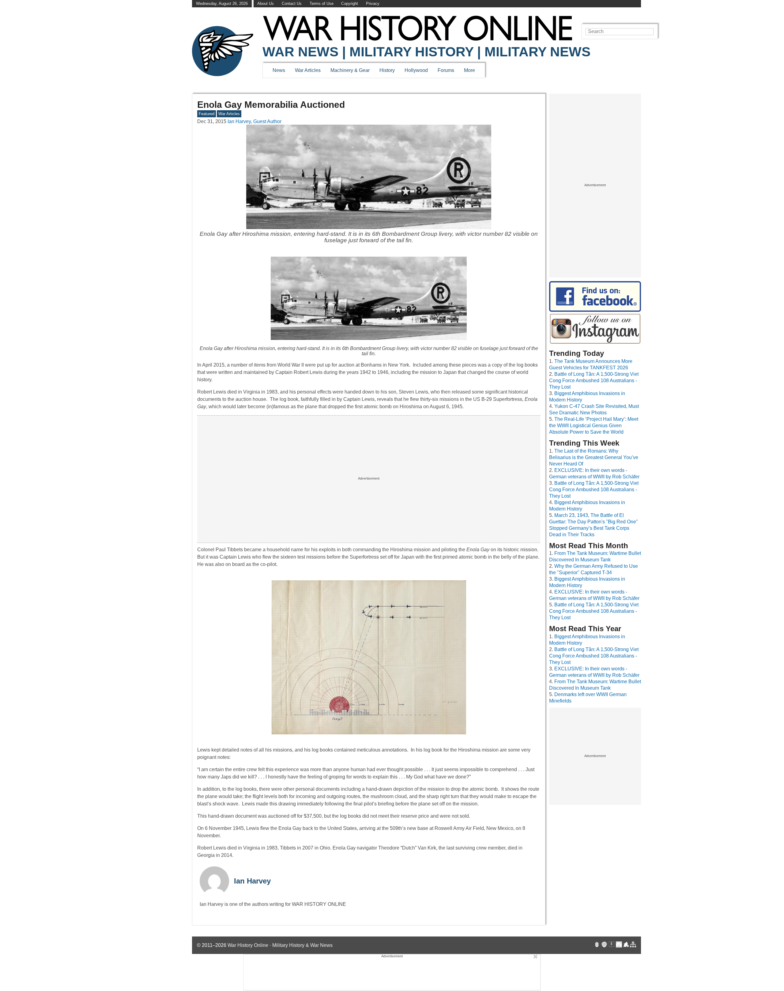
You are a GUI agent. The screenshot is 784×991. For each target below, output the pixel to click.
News (279, 70)
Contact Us (292, 3)
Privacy (372, 3)
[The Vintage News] (597, 945)
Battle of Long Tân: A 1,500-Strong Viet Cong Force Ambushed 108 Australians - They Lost (594, 380)
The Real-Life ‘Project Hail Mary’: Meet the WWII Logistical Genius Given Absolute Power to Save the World (593, 425)
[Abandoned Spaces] (612, 945)
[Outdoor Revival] (604, 945)
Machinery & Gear (350, 70)
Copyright (349, 3)
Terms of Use (322, 3)
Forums (446, 70)
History (387, 70)
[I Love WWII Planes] (626, 945)
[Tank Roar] (619, 945)
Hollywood (416, 70)
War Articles (308, 70)
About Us (265, 3)
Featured (206, 113)
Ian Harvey (252, 881)
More (469, 70)
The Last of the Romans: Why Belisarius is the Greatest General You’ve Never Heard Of (593, 457)
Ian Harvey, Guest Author (254, 121)
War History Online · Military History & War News (280, 945)
